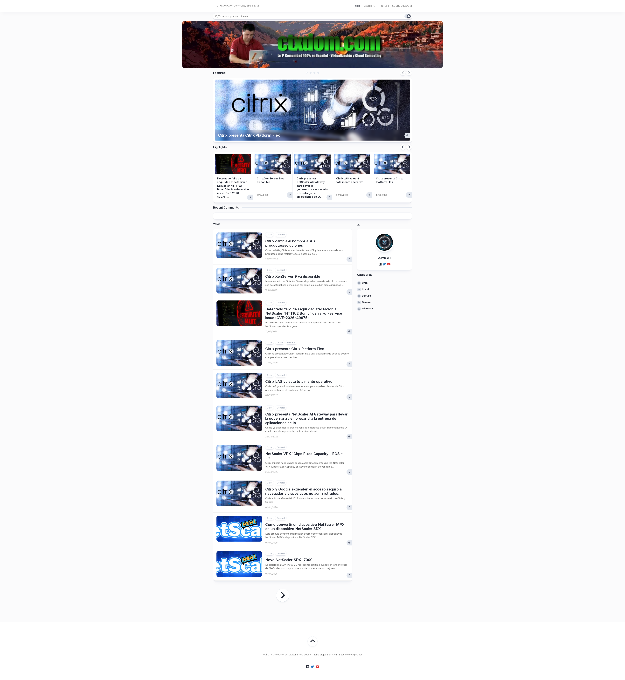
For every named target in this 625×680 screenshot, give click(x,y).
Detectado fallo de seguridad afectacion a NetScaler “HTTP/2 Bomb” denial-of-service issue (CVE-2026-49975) (303, 313)
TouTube (384, 5)
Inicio (357, 5)
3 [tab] (314, 73)
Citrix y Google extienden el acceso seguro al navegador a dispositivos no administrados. (303, 491)
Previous (403, 72)
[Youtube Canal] (388, 264)
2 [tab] (311, 73)
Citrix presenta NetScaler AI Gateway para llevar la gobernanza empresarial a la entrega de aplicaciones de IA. (306, 418)
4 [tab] (318, 73)
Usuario (368, 5)
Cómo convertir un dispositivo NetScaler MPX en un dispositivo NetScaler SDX (305, 526)
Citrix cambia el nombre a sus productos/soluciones (290, 243)
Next (409, 72)
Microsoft (367, 308)
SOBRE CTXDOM (402, 5)
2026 (216, 224)
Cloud (280, 342)
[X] (384, 264)
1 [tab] (307, 73)
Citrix (269, 234)
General (281, 234)
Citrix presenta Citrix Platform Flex (249, 135)
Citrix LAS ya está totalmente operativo (299, 381)
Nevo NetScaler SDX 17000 (288, 560)
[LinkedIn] (380, 264)
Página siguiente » (282, 595)
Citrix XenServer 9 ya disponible (292, 276)
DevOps (366, 295)
